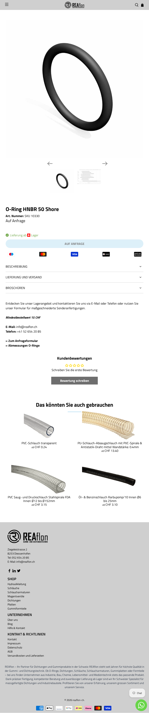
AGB (10, 651)
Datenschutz (15, 647)
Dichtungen (14, 600)
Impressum (14, 643)
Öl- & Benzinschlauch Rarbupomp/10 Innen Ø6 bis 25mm (110, 499)
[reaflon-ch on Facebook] (9, 571)
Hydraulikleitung (17, 584)
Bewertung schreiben (74, 380)
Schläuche (13, 588)
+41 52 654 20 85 (29, 331)
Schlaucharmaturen (19, 592)
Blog (10, 624)
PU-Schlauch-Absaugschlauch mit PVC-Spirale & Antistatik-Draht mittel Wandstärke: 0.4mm (110, 445)
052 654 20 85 (20, 557)
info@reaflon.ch (26, 326)
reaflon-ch (78, 700)
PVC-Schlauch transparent (39, 443)
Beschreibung (16, 266)
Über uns (13, 620)
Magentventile (16, 596)
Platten (12, 604)
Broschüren (15, 288)
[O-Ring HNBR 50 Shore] (74, 89)
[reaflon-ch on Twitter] (19, 571)
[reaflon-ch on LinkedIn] (14, 571)
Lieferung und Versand (24, 277)
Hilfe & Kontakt (16, 628)
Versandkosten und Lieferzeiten (26, 655)
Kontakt (12, 639)
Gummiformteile (17, 608)
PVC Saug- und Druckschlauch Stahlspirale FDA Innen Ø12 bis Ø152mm (39, 499)
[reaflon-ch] (74, 5)
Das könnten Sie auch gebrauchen (74, 404)
